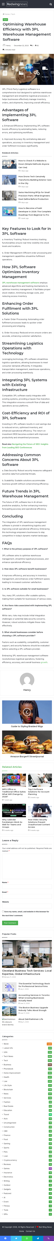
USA (5, 1052)
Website (5, 902)
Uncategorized (10, 1123)
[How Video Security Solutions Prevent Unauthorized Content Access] (40, 810)
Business (7, 1065)
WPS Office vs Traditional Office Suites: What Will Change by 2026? (14, 793)
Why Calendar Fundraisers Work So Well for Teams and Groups (12, 823)
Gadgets (7, 1189)
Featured (7, 1193)
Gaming (7, 1143)
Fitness (7, 1206)
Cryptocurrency (10, 1160)
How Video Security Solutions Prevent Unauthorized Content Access (39, 823)
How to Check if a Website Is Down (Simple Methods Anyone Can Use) (33, 164)
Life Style (8, 1085)
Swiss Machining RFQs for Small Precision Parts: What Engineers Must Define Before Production (34, 195)
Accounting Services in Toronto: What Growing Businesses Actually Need (34, 998)
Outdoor (7, 1185)
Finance (7, 1135)
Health (6, 1077)
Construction (9, 1127)
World (6, 1044)
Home (7, 14)
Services (7, 1098)
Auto (6, 1119)
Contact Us (30, 1231)
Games (7, 1168)
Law (5, 1081)
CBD (5, 1131)
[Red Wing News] (17, 4)
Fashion (7, 1102)
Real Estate (8, 1106)
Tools (6, 1210)
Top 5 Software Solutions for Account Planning (38, 791)
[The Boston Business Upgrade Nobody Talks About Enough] (9, 1011)
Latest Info (8, 1048)
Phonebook (8, 1069)
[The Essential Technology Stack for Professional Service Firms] (9, 987)
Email (5, 892)
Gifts (6, 1214)
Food (6, 1139)
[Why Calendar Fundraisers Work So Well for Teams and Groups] (14, 810)
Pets (5, 1152)
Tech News (8, 1056)
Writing (7, 1181)
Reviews (7, 1164)
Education (8, 1110)
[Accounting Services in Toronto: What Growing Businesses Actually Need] (9, 999)
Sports (6, 1148)
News (6, 1094)
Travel (6, 1114)
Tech (13, 14)
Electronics (8, 1177)
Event (6, 1202)
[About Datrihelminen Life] (9, 1023)
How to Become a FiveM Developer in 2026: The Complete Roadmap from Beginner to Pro (34, 211)
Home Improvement (12, 1073)
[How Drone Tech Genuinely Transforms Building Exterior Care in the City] (9, 180)
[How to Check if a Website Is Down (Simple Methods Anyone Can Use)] (9, 164)
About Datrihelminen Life (30, 1019)
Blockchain (8, 1089)
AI (4, 1197)
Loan (6, 1156)
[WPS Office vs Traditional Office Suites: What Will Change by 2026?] (14, 780)
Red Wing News (45, 1227)
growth (44, 662)
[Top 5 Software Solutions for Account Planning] (40, 780)
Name (5, 882)
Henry (8, 45)
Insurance (8, 1173)
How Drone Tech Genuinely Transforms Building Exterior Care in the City (34, 179)
